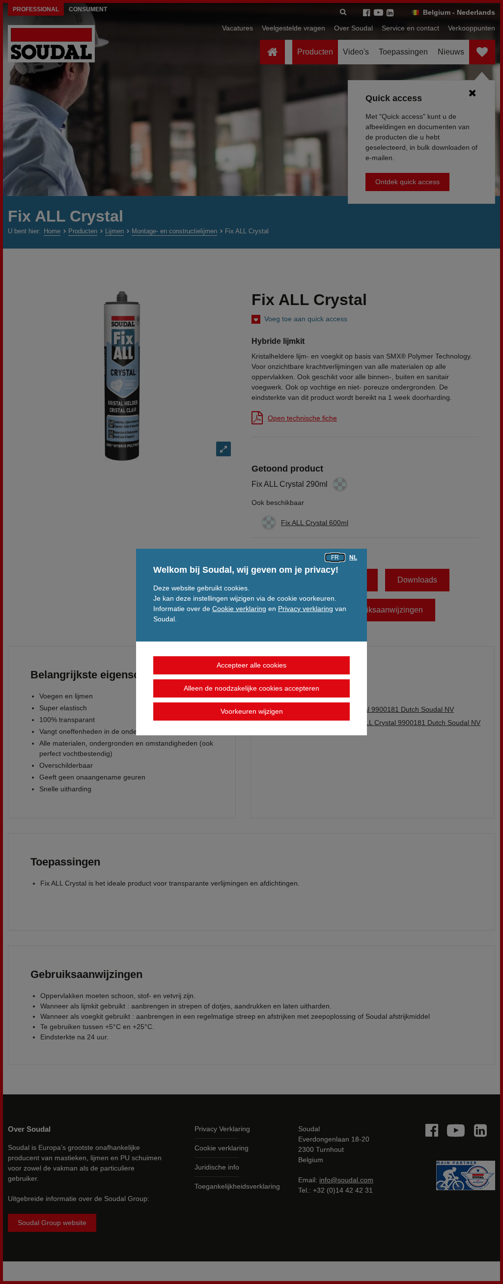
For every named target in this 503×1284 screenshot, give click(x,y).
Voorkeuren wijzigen (252, 711)
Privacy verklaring (305, 609)
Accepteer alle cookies (251, 665)
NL (353, 557)
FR (335, 557)
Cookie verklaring (239, 609)
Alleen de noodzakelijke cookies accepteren (251, 688)
